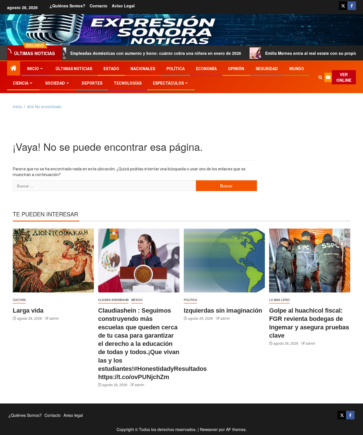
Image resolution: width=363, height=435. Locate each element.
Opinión (236, 68)
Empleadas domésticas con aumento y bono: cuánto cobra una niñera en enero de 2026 (139, 53)
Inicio (33, 68)
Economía (206, 68)
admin (54, 318)
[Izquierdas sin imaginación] (224, 260)
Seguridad (267, 68)
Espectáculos (168, 83)
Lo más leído (279, 300)
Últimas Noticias (74, 68)
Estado (111, 68)
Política (175, 68)
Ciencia (20, 83)
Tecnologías (128, 83)
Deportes (92, 83)
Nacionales (142, 68)
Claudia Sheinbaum (113, 300)
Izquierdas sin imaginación (223, 310)
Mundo (296, 68)
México (137, 300)
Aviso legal (123, 6)
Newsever (209, 429)
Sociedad (55, 83)
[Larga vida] (53, 260)
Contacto (98, 6)
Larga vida (28, 310)
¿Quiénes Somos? (67, 6)
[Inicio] (13, 68)
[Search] (320, 77)
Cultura (19, 300)
